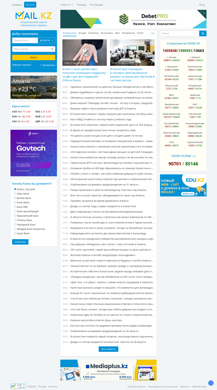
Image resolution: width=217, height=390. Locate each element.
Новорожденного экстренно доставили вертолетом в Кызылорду (104, 233)
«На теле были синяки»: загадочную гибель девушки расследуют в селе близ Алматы (108, 309)
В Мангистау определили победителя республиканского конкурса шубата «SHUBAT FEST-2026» (108, 238)
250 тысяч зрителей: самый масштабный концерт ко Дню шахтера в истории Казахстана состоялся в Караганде (108, 249)
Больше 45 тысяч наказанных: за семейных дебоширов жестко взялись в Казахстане (108, 293)
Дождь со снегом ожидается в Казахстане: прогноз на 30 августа (104, 342)
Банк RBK (22, 206)
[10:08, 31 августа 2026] (84, 52)
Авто (117, 33)
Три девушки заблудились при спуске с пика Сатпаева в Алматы (104, 244)
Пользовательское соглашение (163, 386)
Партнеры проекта (136, 386)
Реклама (81, 4)
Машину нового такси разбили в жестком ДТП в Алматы (99, 108)
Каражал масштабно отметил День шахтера (92, 320)
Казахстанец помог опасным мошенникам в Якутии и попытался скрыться (108, 304)
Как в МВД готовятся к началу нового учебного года (96, 119)
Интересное (128, 33)
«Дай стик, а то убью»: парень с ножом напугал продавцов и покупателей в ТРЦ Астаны (108, 282)
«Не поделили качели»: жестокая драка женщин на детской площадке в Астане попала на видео (108, 152)
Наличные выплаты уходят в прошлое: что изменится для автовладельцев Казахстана (108, 287)
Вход (202, 4)
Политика (93, 33)
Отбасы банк (24, 220)
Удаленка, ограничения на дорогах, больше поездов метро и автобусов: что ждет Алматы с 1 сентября (108, 86)
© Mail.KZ (31, 386)
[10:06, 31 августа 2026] (132, 52)
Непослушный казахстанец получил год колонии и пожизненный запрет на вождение (108, 179)
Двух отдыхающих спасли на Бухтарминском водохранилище (102, 211)
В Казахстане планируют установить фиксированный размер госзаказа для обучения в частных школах (132, 74)
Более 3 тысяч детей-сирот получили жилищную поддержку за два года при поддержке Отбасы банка (84, 74)
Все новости (108, 349)
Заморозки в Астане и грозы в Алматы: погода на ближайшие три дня (107, 228)
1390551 (185, 50)
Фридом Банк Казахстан (31, 229)
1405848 (170, 50)
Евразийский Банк (27, 215)
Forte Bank (23, 202)
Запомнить (48, 65)
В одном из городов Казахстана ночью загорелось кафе (99, 130)
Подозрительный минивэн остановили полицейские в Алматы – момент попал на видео (108, 141)
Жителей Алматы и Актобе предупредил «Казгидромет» (99, 255)
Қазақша (17, 4)
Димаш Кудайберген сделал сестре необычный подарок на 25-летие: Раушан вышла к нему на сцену (108, 92)
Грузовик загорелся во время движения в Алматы (95, 200)
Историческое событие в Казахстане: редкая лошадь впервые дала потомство (108, 271)
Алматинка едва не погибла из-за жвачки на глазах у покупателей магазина (108, 314)
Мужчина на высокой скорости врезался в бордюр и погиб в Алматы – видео (108, 260)
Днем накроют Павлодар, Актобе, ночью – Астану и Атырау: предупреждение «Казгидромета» (108, 103)
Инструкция (96, 4)
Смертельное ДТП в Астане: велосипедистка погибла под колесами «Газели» (108, 162)
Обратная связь (199, 386)
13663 (199, 50)
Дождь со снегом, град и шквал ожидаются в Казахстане (99, 206)
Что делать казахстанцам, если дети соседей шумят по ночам (102, 135)
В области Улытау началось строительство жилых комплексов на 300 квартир (108, 217)
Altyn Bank (23, 193)
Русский (30, 4)
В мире (82, 33)
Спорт (140, 33)
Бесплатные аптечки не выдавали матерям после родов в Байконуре (107, 325)
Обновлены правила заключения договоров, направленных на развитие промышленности (108, 97)
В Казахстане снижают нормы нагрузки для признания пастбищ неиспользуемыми (108, 114)
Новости (66, 4)
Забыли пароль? (21, 64)
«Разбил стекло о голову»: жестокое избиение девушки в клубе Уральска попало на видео (108, 173)
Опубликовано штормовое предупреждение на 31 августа (100, 184)
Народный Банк (26, 224)
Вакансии (184, 386)
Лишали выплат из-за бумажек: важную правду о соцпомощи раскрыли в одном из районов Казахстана (108, 266)
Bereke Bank (24, 198)
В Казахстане (69, 33)
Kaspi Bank (23, 233)
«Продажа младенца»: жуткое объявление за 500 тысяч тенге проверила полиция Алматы (108, 276)
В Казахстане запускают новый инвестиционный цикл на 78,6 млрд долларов (108, 124)
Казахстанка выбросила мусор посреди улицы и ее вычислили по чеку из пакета (108, 157)
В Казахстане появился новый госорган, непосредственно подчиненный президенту (108, 336)
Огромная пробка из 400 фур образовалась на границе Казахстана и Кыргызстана (108, 168)
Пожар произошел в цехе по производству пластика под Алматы (104, 190)
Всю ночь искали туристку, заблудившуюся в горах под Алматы (103, 195)
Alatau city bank (26, 189)
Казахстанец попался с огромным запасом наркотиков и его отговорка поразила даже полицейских (108, 146)
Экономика (107, 33)
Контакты (53, 386)
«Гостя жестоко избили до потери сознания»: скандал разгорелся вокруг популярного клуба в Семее (108, 298)
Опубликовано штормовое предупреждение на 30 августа (100, 331)
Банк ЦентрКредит (28, 211)
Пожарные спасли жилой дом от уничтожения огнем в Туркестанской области (108, 222)
